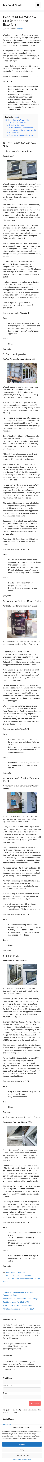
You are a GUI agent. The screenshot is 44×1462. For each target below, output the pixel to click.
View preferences (22, 1455)
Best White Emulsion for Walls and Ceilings (20, 1299)
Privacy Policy (26, 1459)
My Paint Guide (12, 5)
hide (16, 117)
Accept (22, 1444)
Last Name (7, 1385)
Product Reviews (18, 1272)
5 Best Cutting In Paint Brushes (18, 1276)
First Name (7, 1378)
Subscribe (35, 1403)
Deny (22, 1450)
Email (5, 1393)
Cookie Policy (17, 1459)
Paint (8, 1272)
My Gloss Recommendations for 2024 (18, 1309)
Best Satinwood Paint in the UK (16, 1302)
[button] (41, 1427)
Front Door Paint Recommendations (17, 1305)
